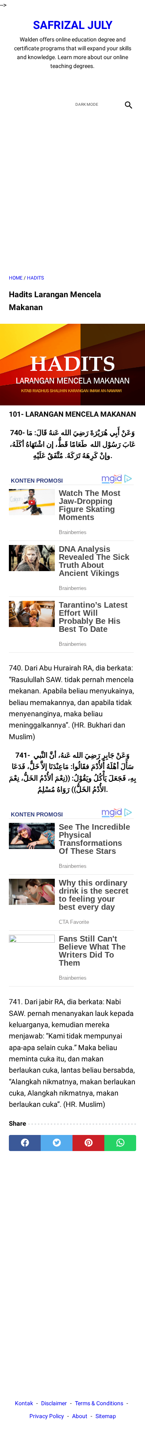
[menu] (14, 104)
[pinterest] (88, 1143)
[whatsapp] (120, 1143)
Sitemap (105, 1416)
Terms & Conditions (99, 1403)
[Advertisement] (72, 193)
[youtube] (82, 83)
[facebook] (44, 83)
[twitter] (63, 83)
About (79, 1416)
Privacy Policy (46, 1416)
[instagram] (101, 83)
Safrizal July (72, 25)
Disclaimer (54, 1403)
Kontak (24, 1403)
